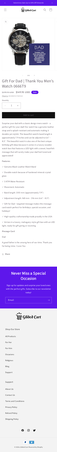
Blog (7, 366)
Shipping (5, 96)
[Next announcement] (52, 3)
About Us (9, 389)
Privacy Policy (11, 407)
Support (8, 372)
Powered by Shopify (36, 447)
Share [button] (7, 254)
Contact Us (10, 395)
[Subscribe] (49, 300)
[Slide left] (23, 75)
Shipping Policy (12, 419)
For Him (8, 348)
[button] (5, 10)
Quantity (5, 100)
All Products (10, 336)
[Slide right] (34, 75)
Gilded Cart (24, 447)
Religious (9, 360)
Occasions (9, 354)
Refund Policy (11, 413)
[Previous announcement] (5, 3)
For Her (8, 342)
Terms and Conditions (14, 401)
